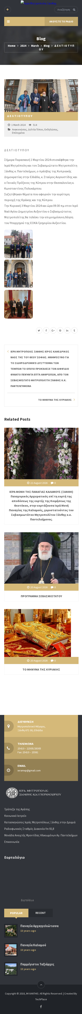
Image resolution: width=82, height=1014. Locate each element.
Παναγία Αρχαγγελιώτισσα (39, 926)
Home (11, 45)
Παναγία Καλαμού (33, 945)
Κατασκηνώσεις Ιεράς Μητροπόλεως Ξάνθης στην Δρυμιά (40, 822)
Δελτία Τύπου (35, 129)
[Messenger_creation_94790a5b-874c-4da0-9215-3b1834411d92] (41, 244)
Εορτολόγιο (27, 900)
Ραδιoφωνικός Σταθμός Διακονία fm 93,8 (29, 829)
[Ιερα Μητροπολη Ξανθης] (38, 3)
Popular (16, 913)
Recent (40, 913)
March (35, 45)
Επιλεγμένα (18, 132)
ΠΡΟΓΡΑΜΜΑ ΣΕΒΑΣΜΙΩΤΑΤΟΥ (41, 596)
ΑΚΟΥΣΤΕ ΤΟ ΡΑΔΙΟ (61, 21)
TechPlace (41, 999)
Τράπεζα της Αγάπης (17, 809)
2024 (23, 45)
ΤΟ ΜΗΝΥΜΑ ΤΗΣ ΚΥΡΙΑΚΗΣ (41, 669)
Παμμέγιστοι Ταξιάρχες (37, 964)
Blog (47, 45)
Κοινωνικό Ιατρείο (15, 816)
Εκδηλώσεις (50, 129)
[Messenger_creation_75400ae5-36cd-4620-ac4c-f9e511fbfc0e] (41, 274)
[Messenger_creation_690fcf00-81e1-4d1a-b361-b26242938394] (41, 304)
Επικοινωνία (11, 842)
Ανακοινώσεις (19, 129)
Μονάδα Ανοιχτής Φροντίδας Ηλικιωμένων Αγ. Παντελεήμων (40, 835)
